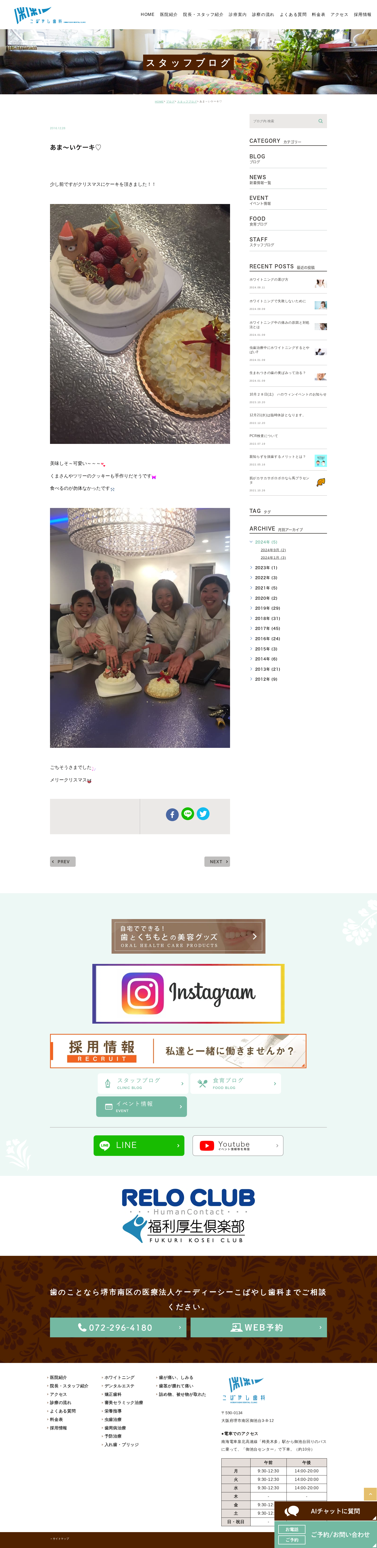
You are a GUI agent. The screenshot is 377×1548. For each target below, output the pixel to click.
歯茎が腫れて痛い (176, 1386)
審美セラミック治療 (124, 1402)
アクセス (58, 1394)
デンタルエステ (120, 1386)
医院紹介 (58, 1377)
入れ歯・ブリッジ (122, 1444)
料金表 (56, 1419)
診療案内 (238, 14)
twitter (203, 813)
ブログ (170, 101)
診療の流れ (61, 1402)
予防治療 (113, 1436)
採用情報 (58, 1428)
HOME (159, 101)
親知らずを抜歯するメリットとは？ (278, 457)
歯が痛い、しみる (176, 1377)
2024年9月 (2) (273, 550)
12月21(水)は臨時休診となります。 (278, 415)
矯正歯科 (113, 1394)
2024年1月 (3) (273, 557)
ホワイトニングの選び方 (269, 279)
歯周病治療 (115, 1428)
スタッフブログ (187, 101)
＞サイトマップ (59, 1538)
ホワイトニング (120, 1377)
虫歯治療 (113, 1419)
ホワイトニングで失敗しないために (278, 301)
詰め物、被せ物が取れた (182, 1394)
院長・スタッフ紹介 (69, 1386)
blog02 (64, 117)
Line (187, 813)
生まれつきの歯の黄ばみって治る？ (278, 373)
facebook (172, 814)
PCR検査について (264, 436)
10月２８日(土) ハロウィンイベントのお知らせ (288, 394)
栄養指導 (113, 1411)
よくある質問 (63, 1411)
